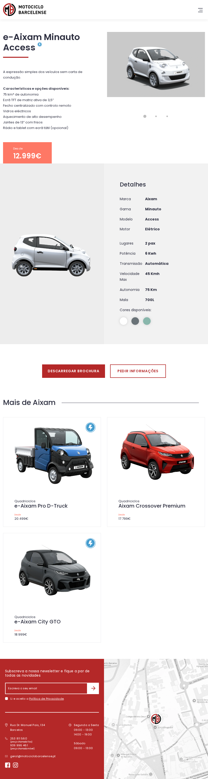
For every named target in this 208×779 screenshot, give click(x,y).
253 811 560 (18, 738)
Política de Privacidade (46, 699)
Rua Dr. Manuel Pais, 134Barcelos (27, 727)
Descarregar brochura (73, 371)
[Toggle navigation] (200, 9)
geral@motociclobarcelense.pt (33, 756)
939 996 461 (19, 745)
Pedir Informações (138, 371)
